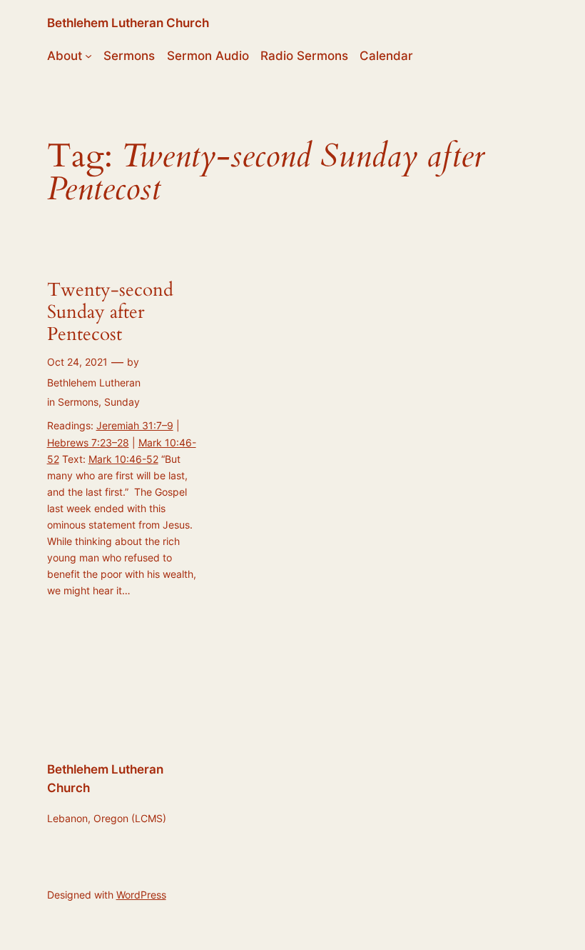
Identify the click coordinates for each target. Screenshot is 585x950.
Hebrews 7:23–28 (88, 442)
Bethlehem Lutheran (94, 382)
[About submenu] (88, 55)
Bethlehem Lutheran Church (128, 23)
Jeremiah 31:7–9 (134, 425)
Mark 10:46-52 (123, 459)
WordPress (141, 895)
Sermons (78, 402)
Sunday (122, 402)
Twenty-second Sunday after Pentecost (110, 312)
